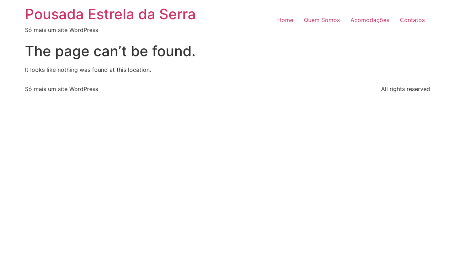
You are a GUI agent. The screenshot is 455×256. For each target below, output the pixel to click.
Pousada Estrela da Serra (110, 14)
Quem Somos (322, 19)
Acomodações (369, 19)
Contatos (412, 19)
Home (285, 19)
